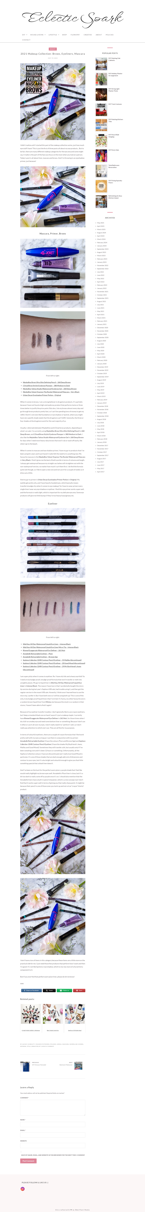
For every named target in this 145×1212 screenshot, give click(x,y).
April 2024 (100, 236)
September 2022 (102, 269)
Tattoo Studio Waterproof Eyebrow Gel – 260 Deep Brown (50, 389)
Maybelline (74, 1044)
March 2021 (101, 318)
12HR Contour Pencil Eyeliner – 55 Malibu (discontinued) (52, 660)
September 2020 (102, 337)
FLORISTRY (75, 35)
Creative (88, 35)
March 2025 (101, 229)
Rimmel (80, 1044)
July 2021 (100, 305)
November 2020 (102, 331)
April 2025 (100, 226)
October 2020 (102, 334)
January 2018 (101, 442)
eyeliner (53, 1044)
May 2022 (100, 278)
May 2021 (100, 311)
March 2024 (101, 239)
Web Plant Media (82, 1210)
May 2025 (100, 223)
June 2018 (100, 426)
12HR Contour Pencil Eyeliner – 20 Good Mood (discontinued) (54, 663)
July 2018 (100, 422)
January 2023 (101, 262)
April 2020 (100, 354)
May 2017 (100, 468)
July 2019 (100, 383)
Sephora (23, 1046)
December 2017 (102, 445)
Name (23, 1120)
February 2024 (102, 242)
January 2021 (101, 324)
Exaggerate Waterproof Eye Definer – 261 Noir (44, 650)
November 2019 (102, 370)
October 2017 (102, 452)
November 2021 (102, 291)
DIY (23, 35)
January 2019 (101, 403)
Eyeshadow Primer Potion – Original (42, 395)
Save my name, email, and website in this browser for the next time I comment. (53, 1155)
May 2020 (100, 350)
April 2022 (100, 282)
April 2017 (100, 472)
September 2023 (102, 249)
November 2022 (102, 265)
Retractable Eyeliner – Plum (38, 654)
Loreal (59, 1044)
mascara (65, 1044)
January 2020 (101, 364)
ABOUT (99, 35)
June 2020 (100, 347)
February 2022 (102, 285)
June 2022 (100, 275)
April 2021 (100, 314)
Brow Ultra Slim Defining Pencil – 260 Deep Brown (47, 382)
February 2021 (102, 321)
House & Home (36, 35)
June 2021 (100, 308)
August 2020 (101, 341)
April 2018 (100, 432)
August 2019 (101, 380)
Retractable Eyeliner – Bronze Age (40, 657)
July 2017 (100, 462)
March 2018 (101, 436)
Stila (29, 1046)
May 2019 (100, 390)
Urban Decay (36, 1046)
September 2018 (102, 416)
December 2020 (102, 327)
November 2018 (102, 409)
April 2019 (100, 393)
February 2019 (102, 400)
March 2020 (101, 357)
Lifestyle (53, 35)
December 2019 (102, 367)
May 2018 (100, 429)
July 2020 (100, 344)
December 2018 (102, 406)
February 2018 (102, 439)
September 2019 (102, 377)
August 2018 (101, 419)
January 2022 (101, 288)
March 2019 (101, 396)
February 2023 (102, 259)
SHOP (64, 35)
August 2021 (101, 301)
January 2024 (101, 246)
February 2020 (102, 360)
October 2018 (102, 413)
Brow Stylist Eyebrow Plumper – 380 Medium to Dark (46, 385)
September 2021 (102, 298)
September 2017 (102, 455)
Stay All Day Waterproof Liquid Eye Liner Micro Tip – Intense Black (51, 647)
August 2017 (101, 458)
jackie (24, 1044)
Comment (24, 1098)
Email (23, 1130)
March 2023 (101, 255)
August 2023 (101, 252)
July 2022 (100, 272)
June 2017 (100, 465)
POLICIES (109, 35)
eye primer (45, 1044)
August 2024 (101, 233)
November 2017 (102, 449)
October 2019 (102, 373)
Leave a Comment (48, 1046)
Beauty (52, 49)
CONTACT (26, 40)
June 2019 (100, 386)
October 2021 (102, 295)
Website (23, 1141)
